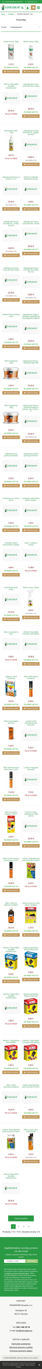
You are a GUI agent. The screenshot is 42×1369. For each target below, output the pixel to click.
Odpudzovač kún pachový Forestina (11, 455)
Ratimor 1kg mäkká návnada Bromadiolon (31, 633)
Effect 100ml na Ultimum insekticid (11, 904)
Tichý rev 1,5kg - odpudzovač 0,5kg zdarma (31, 814)
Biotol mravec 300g (30, 41)
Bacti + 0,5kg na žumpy (31, 544)
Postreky (11, 14)
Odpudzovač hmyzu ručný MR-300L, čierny (31, 85)
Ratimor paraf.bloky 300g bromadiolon (30, 995)
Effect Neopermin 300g (11, 406)
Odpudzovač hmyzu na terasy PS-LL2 (11, 178)
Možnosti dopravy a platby (21, 1347)
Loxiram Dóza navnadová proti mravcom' (31, 723)
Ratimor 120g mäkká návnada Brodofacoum (11, 996)
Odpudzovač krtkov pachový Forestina (31, 455)
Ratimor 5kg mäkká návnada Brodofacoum (11, 86)
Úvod (3, 14)
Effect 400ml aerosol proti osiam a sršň (11, 768)
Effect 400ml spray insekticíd (31, 677)
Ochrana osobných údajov (21, 1351)
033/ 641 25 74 (32, 2)
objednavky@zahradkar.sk (14, 2)
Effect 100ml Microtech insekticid (11, 1086)
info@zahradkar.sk (24, 1330)
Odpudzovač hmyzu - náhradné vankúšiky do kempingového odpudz (31, 316)
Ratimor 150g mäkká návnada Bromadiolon (31, 1041)
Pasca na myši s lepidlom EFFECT (11, 813)
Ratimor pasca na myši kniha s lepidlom (31, 904)
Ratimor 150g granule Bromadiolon (11, 1041)
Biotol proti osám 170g (11, 131)
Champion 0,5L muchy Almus (11, 499)
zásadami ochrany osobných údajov (17, 1273)
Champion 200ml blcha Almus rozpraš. (31, 499)
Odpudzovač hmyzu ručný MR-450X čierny (11, 269)
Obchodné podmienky (21, 1344)
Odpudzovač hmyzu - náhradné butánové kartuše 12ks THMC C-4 (30, 408)
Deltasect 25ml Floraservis (11, 677)
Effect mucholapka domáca (11, 722)
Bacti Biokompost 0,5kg (11, 588)
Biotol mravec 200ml (31, 587)
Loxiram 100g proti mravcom (31, 768)
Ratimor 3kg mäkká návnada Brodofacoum (11, 1176)
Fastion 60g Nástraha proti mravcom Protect (31, 1086)
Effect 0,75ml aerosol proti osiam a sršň (11, 859)
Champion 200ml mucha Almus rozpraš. (11, 544)
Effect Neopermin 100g (11, 362)
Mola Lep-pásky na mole (11, 633)
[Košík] (33, 7)
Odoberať (31, 1261)
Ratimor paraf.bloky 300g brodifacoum (30, 948)
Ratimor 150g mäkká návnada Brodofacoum (11, 949)
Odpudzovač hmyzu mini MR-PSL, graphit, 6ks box (31, 132)
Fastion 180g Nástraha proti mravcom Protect (11, 1130)
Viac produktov (21, 1218)
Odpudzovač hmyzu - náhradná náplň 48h (31, 362)
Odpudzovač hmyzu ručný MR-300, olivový (31, 222)
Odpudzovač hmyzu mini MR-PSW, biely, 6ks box (30, 270)
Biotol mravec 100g (11, 41)
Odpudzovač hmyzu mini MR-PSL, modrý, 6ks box (11, 223)
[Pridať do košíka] (11, 71)
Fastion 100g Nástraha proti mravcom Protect (31, 859)
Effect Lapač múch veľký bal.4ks (31, 1130)
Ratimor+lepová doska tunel (11, 315)
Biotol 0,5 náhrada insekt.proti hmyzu (31, 178)
